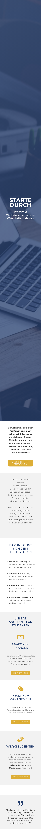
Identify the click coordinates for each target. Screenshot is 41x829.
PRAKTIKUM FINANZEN (20, 646)
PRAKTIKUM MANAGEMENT (20, 697)
